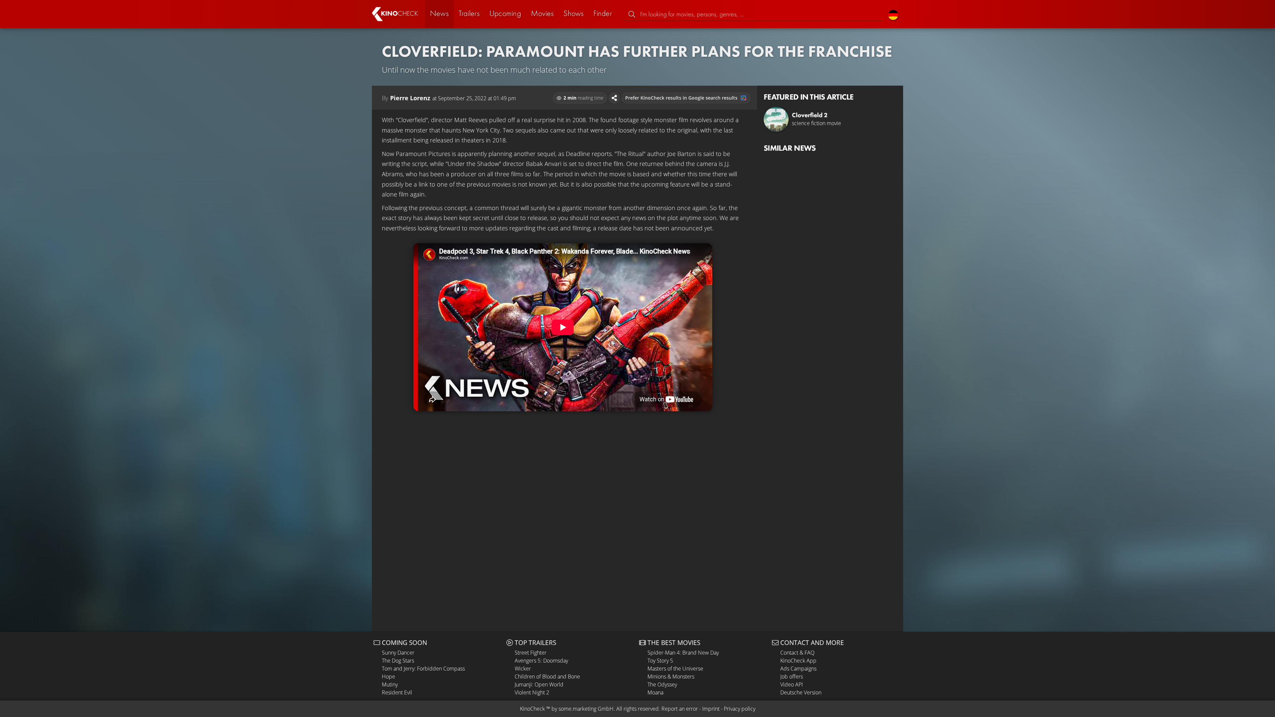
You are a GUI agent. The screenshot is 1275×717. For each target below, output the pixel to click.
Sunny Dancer (398, 652)
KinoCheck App (798, 660)
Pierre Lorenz (410, 98)
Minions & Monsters (670, 676)
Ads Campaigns (798, 668)
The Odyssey (662, 684)
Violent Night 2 (532, 692)
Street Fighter (531, 652)
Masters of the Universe (675, 668)
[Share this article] (614, 98)
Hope (388, 676)
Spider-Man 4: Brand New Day (683, 652)
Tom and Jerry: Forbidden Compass (423, 668)
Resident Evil (397, 692)
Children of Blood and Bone (547, 676)
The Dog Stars (398, 660)
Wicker (523, 668)
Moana (655, 692)
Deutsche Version (800, 692)
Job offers (791, 676)
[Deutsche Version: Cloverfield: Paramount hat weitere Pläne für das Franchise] (893, 14)
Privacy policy (739, 708)
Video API (791, 684)
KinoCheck (532, 708)
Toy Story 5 (660, 660)
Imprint (711, 708)
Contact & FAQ (797, 652)
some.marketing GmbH (586, 708)
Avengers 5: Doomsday (541, 660)
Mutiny (390, 684)
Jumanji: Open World (539, 684)
